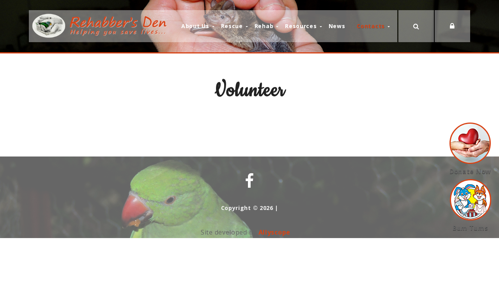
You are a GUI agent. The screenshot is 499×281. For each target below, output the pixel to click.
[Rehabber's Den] (101, 25)
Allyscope (274, 232)
